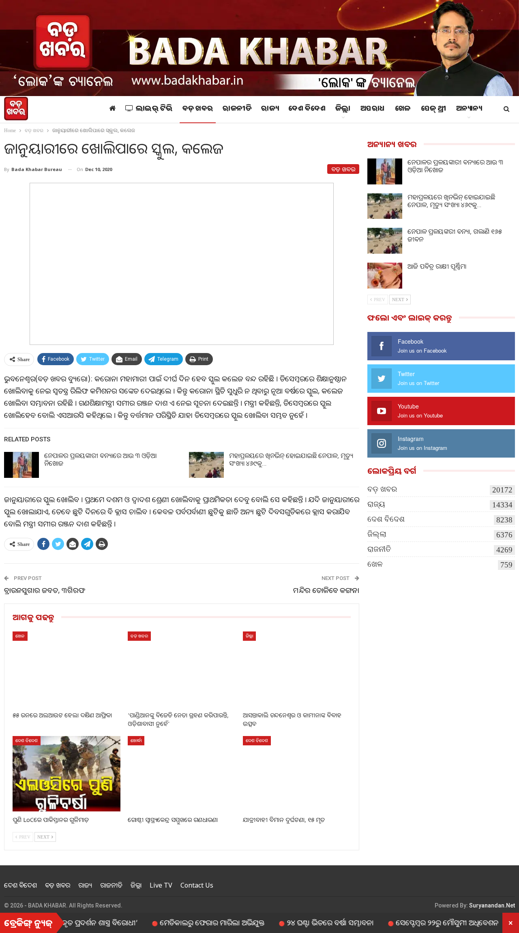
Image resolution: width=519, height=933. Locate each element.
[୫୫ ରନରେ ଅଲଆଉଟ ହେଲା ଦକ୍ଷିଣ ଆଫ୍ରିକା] (66, 669)
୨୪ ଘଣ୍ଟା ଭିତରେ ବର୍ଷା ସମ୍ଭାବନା (304, 922)
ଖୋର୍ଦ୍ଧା (136, 740)
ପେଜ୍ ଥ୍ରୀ (433, 109)
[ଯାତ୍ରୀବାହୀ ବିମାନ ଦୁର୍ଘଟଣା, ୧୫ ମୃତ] (297, 773)
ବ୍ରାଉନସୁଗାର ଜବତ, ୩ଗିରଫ (44, 590)
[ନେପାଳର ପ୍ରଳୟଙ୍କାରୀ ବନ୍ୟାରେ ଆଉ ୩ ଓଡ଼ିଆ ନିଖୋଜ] (21, 465)
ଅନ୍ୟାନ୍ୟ (469, 109)
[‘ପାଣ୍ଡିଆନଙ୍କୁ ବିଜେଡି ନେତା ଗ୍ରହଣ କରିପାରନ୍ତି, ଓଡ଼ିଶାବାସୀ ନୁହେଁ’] (182, 669)
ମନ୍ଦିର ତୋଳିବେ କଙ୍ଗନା (326, 590)
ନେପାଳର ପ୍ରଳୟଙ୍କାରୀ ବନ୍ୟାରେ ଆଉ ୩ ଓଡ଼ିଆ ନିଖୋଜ (100, 459)
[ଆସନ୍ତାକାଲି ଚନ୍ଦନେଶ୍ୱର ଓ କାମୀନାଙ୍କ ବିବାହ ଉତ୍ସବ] (297, 669)
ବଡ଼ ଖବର (197, 109)
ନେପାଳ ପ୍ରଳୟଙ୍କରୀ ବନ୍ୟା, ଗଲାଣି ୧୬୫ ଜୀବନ (454, 235)
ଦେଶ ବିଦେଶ (307, 109)
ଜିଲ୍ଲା (343, 109)
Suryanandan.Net (492, 905)
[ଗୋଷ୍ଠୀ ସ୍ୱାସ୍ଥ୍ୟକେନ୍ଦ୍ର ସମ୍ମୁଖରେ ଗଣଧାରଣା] (182, 773)
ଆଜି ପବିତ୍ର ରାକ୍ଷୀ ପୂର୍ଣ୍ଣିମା (436, 266)
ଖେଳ (403, 109)
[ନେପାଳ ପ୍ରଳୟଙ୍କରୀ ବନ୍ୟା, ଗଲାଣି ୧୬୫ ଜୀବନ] (384, 241)
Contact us (196, 885)
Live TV (161, 885)
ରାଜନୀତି (237, 109)
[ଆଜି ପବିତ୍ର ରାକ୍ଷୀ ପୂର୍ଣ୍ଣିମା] (384, 276)
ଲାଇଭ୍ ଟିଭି (154, 109)
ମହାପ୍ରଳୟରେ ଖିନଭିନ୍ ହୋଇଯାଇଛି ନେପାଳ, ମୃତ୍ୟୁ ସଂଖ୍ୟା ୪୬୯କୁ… (291, 459)
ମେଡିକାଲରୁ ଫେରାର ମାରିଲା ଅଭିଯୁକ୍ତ (186, 922)
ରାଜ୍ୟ (270, 109)
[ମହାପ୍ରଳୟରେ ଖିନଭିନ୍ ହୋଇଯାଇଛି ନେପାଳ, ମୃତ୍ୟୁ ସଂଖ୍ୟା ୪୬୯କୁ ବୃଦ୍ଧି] (206, 465)
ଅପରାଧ (372, 109)
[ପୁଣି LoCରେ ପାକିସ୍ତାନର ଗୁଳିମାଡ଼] (66, 773)
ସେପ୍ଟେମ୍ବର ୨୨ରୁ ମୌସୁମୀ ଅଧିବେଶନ (421, 922)
